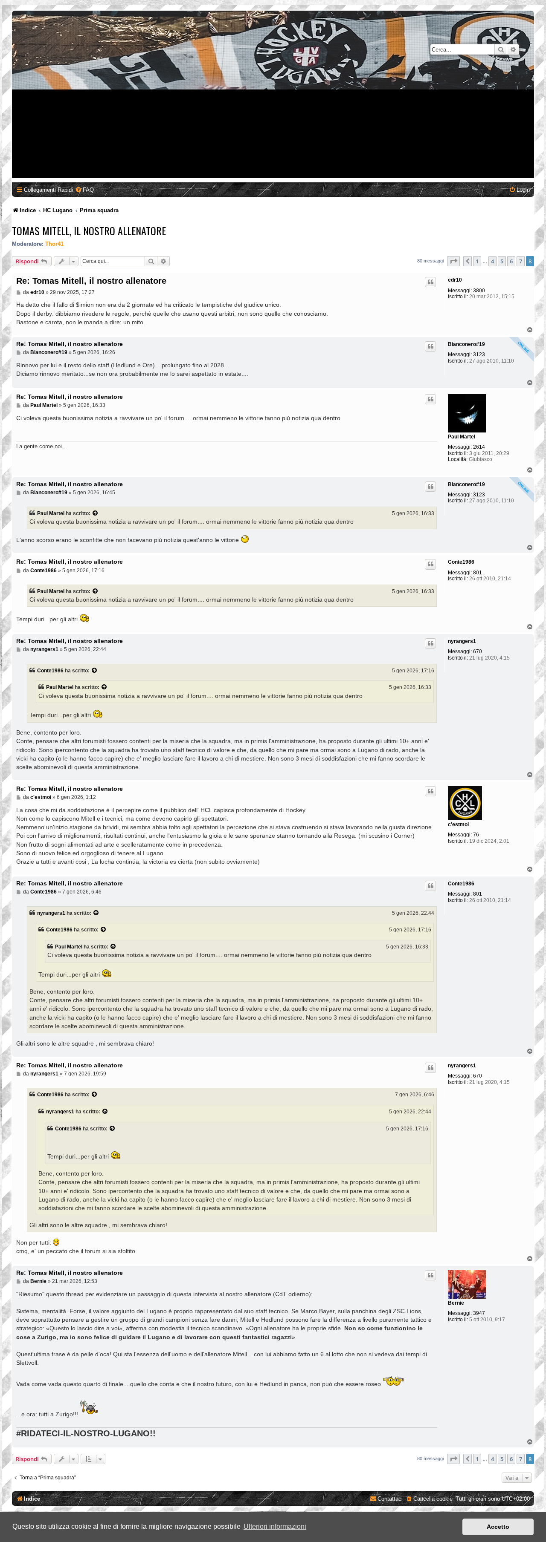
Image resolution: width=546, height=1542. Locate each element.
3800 (479, 291)
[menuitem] (84, 190)
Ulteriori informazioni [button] (275, 1526)
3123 (479, 354)
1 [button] (477, 261)
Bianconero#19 (466, 344)
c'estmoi (458, 824)
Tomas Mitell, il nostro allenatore (89, 230)
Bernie (456, 1303)
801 (477, 573)
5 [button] (501, 261)
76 (476, 835)
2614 (479, 447)
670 (477, 651)
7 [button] (520, 261)
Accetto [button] (498, 1526)
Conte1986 (461, 562)
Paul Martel (461, 437)
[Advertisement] (274, 118)
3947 (479, 1313)
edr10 (455, 280)
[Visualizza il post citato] (95, 513)
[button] (453, 261)
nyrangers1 (462, 641)
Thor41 (54, 244)
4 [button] (492, 261)
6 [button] (511, 261)
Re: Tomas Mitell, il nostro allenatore (91, 280)
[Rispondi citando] (430, 282)
